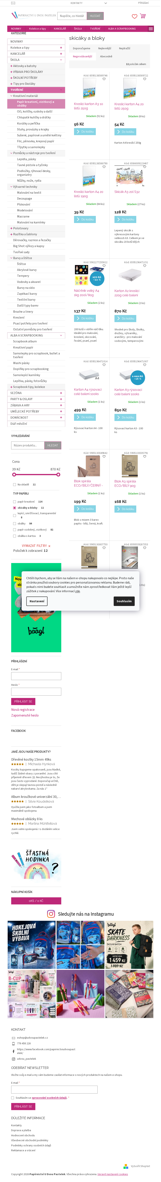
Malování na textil (29, 192)
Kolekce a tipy (19, 48)
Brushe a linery (23, 311)
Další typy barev (27, 305)
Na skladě (27, 485)
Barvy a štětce (22, 258)
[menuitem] (16, 29)
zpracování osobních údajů (49, 1098)
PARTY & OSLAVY (21, 399)
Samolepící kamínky (26, 375)
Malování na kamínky (31, 222)
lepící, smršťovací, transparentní (37, 515)
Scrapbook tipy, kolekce (29, 387)
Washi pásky (21, 363)
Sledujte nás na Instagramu (86, 914)
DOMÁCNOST (19, 417)
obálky (25, 524)
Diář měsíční (18, 424)
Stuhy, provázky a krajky (33, 129)
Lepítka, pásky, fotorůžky (30, 381)
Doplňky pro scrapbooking (31, 369)
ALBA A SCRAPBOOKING (26, 335)
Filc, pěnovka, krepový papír (35, 141)
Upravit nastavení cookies (113, 1174)
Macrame (23, 216)
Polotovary (20, 228)
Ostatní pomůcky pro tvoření (32, 329)
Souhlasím (124, 601)
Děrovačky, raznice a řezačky (32, 240)
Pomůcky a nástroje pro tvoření (34, 153)
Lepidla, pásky (26, 159)
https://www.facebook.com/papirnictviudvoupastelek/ (46, 1051)
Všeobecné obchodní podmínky (29, 1140)
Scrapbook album (25, 341)
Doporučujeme (81, 48)
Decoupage (24, 198)
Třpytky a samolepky (31, 147)
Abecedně (106, 57)
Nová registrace (23, 709)
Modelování (25, 210)
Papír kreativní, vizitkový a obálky (35, 104)
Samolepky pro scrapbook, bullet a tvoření (36, 355)
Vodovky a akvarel (29, 282)
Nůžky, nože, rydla (29, 180)
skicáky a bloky (31, 508)
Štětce (21, 264)
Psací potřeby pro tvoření (30, 323)
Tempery (23, 276)
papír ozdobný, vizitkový (35, 530)
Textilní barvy (26, 299)
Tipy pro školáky (24, 84)
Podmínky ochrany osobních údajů (31, 1146)
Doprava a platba (21, 1130)
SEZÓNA (16, 393)
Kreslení (18, 317)
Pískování (23, 204)
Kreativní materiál (25, 96)
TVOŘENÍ (16, 90)
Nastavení (37, 601)
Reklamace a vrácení (23, 1150)
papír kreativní (30, 502)
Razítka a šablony (25, 234)
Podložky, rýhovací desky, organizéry (34, 173)
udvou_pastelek (26, 1059)
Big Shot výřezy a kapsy (28, 246)
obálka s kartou (29, 536)
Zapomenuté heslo (25, 715)
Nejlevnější (104, 48)
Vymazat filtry (34, 545)
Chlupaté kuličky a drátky (34, 117)
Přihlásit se (23, 701)
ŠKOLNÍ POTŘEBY (25, 78)
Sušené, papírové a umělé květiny (39, 135)
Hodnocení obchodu (23, 1135)
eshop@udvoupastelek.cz (32, 1038)
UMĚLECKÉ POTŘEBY (24, 411)
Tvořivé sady (21, 252)
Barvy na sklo (26, 288)
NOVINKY (16, 41)
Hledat (95, 16)
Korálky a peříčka (28, 123)
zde (77, 591)
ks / (36, 900)
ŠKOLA (14, 60)
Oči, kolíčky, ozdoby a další (34, 111)
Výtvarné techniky (25, 187)
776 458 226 (24, 1043)
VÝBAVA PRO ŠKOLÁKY (28, 72)
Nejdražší (124, 48)
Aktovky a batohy (24, 66)
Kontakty (76, 3)
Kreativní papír (23, 347)
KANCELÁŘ (17, 54)
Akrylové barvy (27, 270)
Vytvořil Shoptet (140, 1166)
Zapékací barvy (27, 294)
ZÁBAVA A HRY (19, 405)
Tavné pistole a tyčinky (32, 165)
